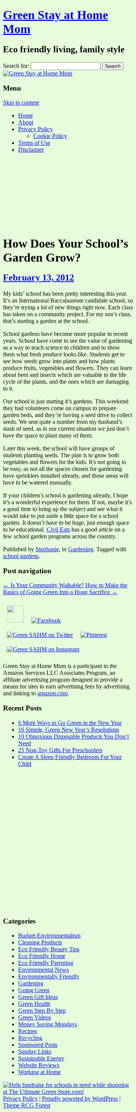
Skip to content (21, 102)
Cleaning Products (40, 942)
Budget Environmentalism (49, 935)
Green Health (34, 1004)
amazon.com (52, 693)
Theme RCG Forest (26, 1105)
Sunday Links (34, 1051)
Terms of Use (34, 143)
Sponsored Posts (37, 1044)
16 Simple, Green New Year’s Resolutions (68, 729)
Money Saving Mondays (47, 1024)
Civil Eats (58, 529)
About (25, 122)
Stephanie (47, 549)
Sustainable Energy (41, 1058)
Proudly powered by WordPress (80, 1098)
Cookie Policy (50, 136)
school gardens (21, 556)
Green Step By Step (42, 1010)
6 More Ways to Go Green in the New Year (70, 723)
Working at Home (39, 1072)
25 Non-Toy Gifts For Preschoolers (60, 750)
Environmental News (43, 969)
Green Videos (34, 1017)
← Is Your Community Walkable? (43, 585)
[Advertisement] (68, 193)
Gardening (80, 549)
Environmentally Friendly (48, 976)
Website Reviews (38, 1065)
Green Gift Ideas (38, 997)
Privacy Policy (35, 129)
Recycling (30, 1038)
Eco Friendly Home (41, 956)
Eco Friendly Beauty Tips (48, 949)
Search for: (16, 66)
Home (25, 115)
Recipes (27, 1031)
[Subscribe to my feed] (15, 620)
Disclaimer (31, 149)
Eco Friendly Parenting (45, 963)
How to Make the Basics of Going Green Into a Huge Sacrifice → (65, 588)
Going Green (33, 990)
